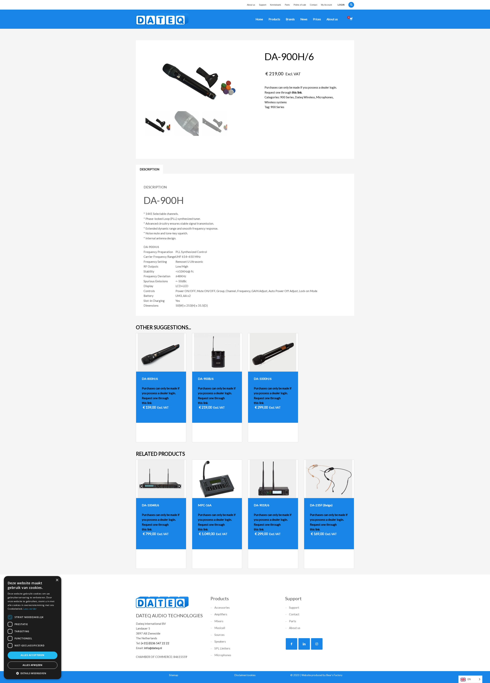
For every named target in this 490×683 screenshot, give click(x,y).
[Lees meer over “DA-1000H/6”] (284, 437)
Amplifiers (220, 614)
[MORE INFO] (180, 437)
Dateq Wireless (305, 97)
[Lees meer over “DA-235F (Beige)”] (340, 564)
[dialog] (32, 627)
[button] (32, 673)
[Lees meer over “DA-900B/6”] (228, 437)
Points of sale (300, 5)
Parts (287, 5)
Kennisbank (275, 5)
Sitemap (173, 675)
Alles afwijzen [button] (32, 665)
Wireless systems (276, 102)
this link (297, 92)
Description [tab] (149, 169)
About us (251, 5)
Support (262, 5)
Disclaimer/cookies (245, 675)
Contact (313, 5)
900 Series (287, 97)
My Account (326, 5)
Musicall (219, 628)
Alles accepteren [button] (32, 655)
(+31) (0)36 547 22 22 (155, 643)
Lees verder (30, 608)
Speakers (220, 641)
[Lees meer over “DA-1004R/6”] (172, 564)
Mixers (218, 621)
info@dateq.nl (153, 648)
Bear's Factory (334, 675)
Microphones (324, 97)
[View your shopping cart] (351, 19)
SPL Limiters (222, 648)
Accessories (222, 607)
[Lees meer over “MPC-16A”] (228, 564)
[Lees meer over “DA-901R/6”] (284, 564)
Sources (219, 634)
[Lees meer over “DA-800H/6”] (172, 437)
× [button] (57, 580)
